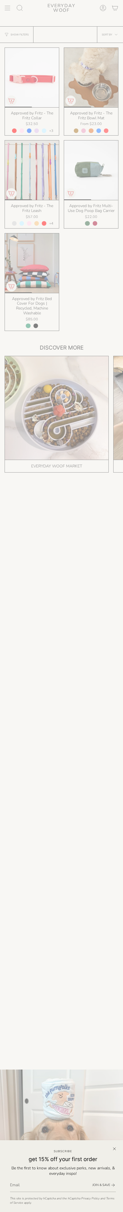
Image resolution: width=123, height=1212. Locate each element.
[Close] (114, 1149)
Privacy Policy (90, 1198)
